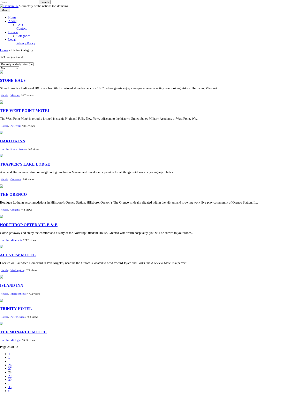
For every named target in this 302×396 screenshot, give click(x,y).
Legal (12, 39)
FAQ (19, 24)
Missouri (15, 95)
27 (10, 368)
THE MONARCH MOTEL (23, 332)
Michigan (15, 340)
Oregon (14, 209)
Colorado (15, 179)
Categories (23, 36)
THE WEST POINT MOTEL (25, 110)
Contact (21, 28)
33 (10, 387)
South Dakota (18, 149)
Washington (17, 270)
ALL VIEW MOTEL (18, 255)
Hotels (4, 95)
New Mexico (17, 316)
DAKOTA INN (12, 141)
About (12, 21)
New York (15, 125)
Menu (5, 10)
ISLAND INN (11, 285)
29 (10, 376)
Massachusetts (18, 293)
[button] (45, 2)
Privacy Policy (25, 43)
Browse (13, 32)
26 (10, 365)
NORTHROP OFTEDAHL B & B (29, 225)
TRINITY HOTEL (16, 308)
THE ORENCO (13, 194)
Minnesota (16, 240)
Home (12, 17)
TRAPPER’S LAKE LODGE (25, 164)
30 (10, 379)
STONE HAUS (13, 80)
